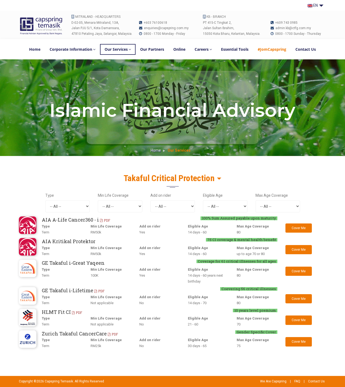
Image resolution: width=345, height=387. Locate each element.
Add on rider (160, 195)
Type (49, 195)
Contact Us (305, 49)
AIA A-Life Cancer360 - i (76, 219)
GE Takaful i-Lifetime (73, 290)
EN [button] (315, 5)
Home (34, 49)
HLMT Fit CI (62, 312)
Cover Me (299, 228)
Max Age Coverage (272, 195)
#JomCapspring (272, 49)
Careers (202, 49)
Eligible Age (213, 195)
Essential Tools (235, 49)
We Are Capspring (273, 381)
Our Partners (152, 49)
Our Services (116, 49)
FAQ (297, 381)
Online (179, 49)
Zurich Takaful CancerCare (80, 333)
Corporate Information (71, 49)
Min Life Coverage (113, 195)
